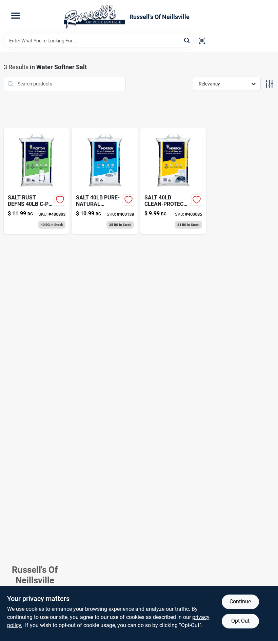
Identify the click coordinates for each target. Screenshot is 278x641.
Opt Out (240, 621)
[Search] (187, 40)
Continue (240, 601)
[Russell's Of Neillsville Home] (94, 17)
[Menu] (15, 15)
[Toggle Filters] (269, 84)
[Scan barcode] (202, 40)
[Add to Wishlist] (60, 199)
